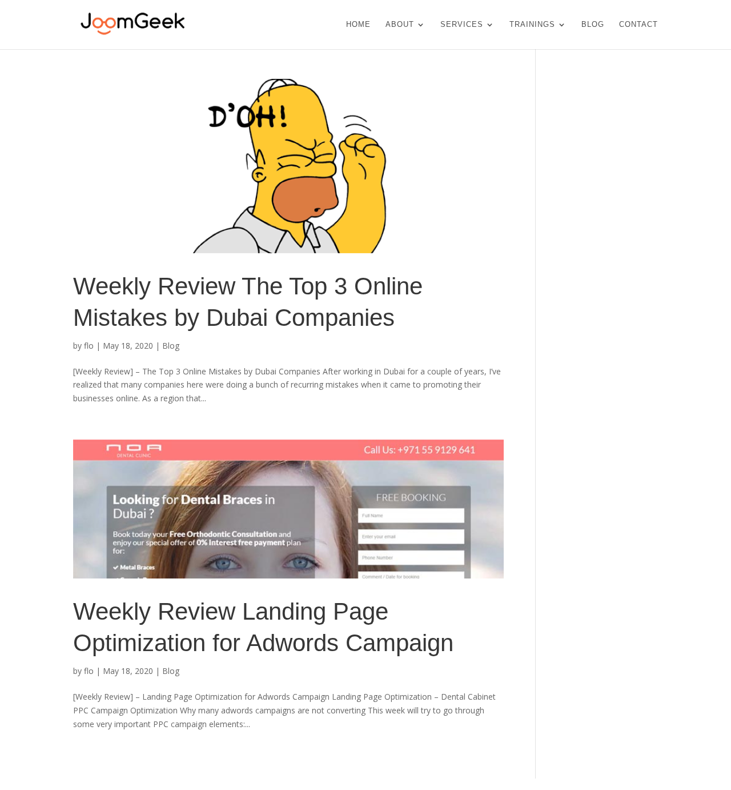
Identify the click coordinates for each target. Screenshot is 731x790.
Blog (592, 25)
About (399, 25)
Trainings (532, 25)
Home (358, 25)
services (461, 25)
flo (89, 345)
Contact (638, 25)
